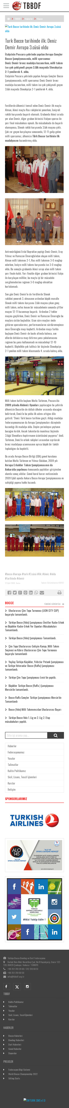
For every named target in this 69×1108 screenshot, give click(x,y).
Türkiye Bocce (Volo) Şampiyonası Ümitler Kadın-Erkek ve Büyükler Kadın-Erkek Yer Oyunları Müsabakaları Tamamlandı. (34, 626)
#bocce (8, 574)
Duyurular (12, 1053)
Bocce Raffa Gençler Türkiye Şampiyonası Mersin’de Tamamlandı (33, 699)
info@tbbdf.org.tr (16, 976)
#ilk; (39, 574)
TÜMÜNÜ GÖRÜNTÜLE (52, 604)
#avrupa (17, 574)
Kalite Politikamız (17, 771)
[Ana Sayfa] (39, 9)
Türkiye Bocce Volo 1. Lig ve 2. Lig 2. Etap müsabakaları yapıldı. (27, 720)
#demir (20, 578)
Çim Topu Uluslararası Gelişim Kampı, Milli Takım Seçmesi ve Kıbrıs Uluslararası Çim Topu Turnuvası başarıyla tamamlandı (32, 650)
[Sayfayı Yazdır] (59, 593)
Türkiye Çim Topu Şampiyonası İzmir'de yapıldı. (32, 677)
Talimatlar (13, 765)
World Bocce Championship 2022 (23, 1074)
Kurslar (11, 783)
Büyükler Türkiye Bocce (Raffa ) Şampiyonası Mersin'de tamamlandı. (29, 688)
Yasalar (11, 758)
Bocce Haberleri (15, 1035)
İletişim (12, 789)
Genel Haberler (14, 1048)
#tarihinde (10, 578)
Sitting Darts (14, 1078)
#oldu (53, 574)
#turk (25, 574)
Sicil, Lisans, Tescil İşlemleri (22, 777)
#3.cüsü (32, 574)
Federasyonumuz (16, 752)
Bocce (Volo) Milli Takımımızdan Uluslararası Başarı (35, 709)
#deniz (45, 574)
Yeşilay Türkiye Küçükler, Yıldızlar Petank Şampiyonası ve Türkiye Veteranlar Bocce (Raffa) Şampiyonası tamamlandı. (34, 665)
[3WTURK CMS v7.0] (34, 1100)
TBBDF (18, 18)
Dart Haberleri (14, 1044)
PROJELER (8, 1062)
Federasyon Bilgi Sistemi (19, 1069)
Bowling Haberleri (16, 1040)
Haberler (29, 18)
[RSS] (9, 18)
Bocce (40, 18)
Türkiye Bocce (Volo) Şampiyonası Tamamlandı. (32, 638)
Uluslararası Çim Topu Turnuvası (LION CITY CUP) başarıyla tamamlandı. (32, 612)
